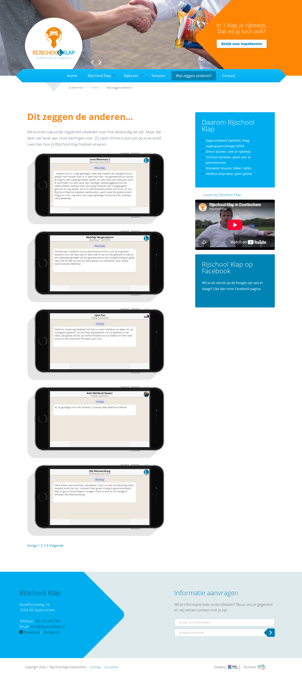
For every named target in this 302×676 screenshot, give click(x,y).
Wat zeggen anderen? (194, 75)
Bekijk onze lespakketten (241, 44)
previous (92, 62)
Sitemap (95, 667)
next (100, 62)
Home (72, 75)
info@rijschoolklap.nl (47, 626)
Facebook (32, 632)
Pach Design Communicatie (234, 667)
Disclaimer (111, 667)
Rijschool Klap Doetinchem (54, 43)
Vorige (32, 545)
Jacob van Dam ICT (261, 667)
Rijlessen (131, 75)
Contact (228, 75)
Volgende (56, 545)
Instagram (51, 632)
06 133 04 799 (47, 621)
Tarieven (158, 75)
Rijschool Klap (99, 75)
